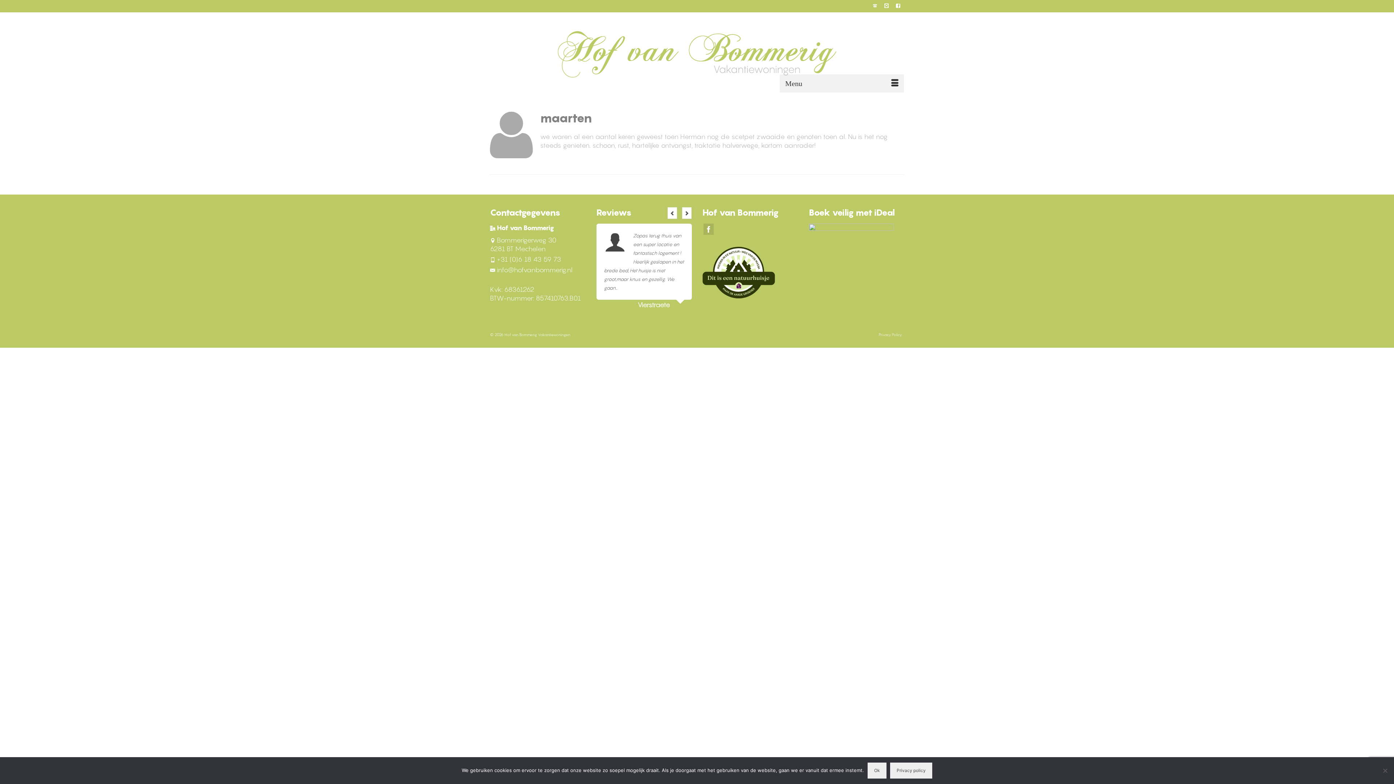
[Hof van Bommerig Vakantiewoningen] (697, 54)
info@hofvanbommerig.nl (534, 270)
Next (687, 213)
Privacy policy (911, 770)
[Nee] (1385, 770)
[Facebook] (709, 229)
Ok (877, 770)
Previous (672, 213)
